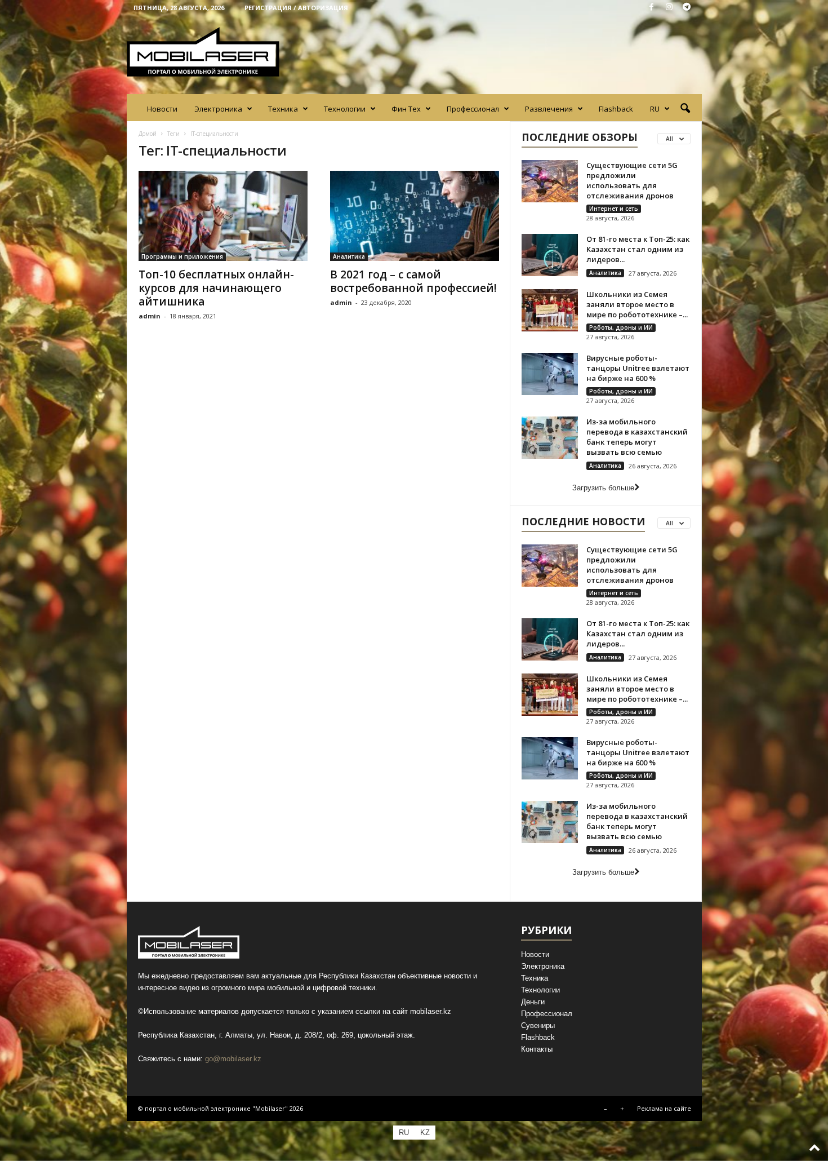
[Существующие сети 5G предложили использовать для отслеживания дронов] (550, 181)
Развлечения (549, 109)
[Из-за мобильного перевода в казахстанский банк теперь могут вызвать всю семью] (550, 437)
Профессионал (473, 109)
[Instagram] (669, 7)
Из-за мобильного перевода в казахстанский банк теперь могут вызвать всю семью (637, 436)
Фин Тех (406, 109)
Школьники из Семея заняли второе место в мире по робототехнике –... (637, 304)
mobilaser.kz (430, 1011)
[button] (685, 108)
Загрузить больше (603, 488)
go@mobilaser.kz (233, 1058)
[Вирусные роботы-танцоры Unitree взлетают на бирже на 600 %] (550, 374)
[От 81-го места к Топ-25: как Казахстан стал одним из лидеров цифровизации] (550, 255)
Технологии (345, 109)
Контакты (537, 1049)
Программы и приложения (182, 256)
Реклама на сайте (664, 1108)
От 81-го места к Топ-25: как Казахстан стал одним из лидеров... (637, 249)
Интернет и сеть (613, 208)
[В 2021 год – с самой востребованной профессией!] (414, 216)
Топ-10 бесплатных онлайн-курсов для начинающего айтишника (216, 288)
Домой (148, 134)
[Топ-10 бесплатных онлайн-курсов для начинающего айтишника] (223, 216)
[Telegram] (686, 7)
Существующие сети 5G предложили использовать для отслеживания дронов (632, 180)
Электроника (218, 109)
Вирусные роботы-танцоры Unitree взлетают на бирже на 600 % (637, 368)
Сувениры (538, 1025)
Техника (283, 109)
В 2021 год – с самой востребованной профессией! (413, 281)
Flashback (616, 109)
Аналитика (349, 256)
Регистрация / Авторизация (296, 7)
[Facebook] (651, 7)
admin (150, 316)
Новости (162, 109)
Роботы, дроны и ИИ (621, 327)
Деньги (533, 1002)
